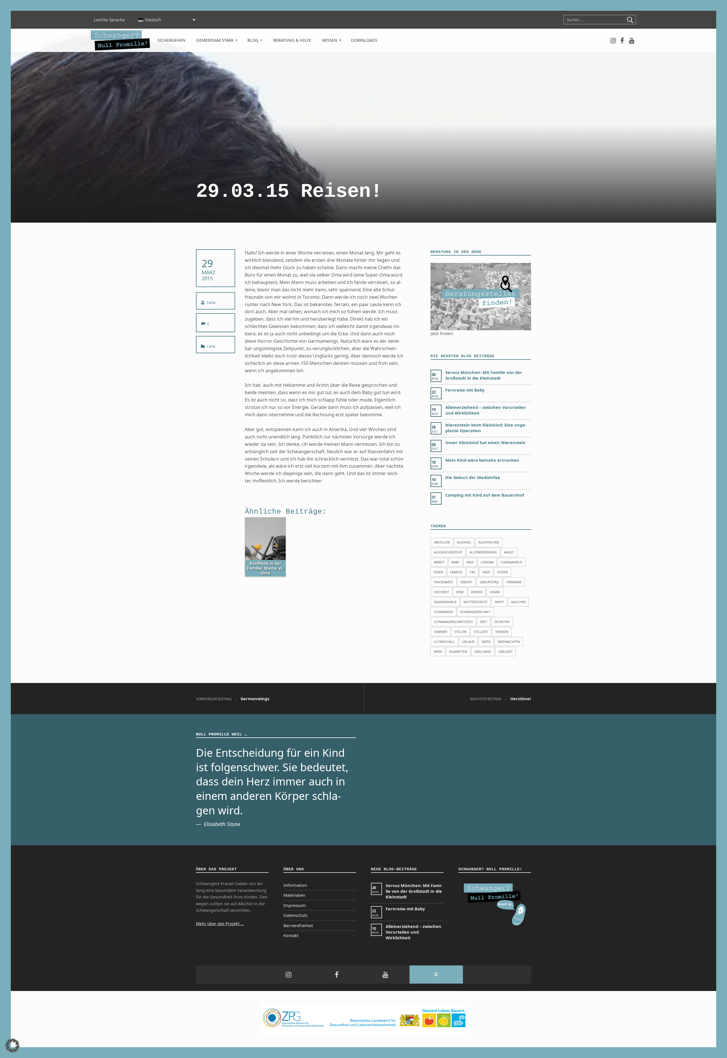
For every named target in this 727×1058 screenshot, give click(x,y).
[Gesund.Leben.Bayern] (443, 1018)
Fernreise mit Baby (464, 390)
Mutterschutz (475, 602)
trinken (501, 632)
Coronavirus (511, 562)
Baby (455, 562)
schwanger (443, 612)
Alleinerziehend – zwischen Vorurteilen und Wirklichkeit (413, 932)
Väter (486, 641)
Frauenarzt (443, 582)
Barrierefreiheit (298, 925)
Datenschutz (295, 915)
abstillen (442, 542)
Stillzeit (481, 632)
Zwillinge (483, 651)
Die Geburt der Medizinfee (472, 477)
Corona (487, 562)
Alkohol (464, 542)
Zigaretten (458, 651)
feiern (502, 572)
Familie (456, 572)
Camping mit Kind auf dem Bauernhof (484, 495)
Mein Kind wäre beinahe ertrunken (482, 460)
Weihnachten (509, 641)
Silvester (501, 622)
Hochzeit (441, 592)
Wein (438, 651)
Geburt (466, 582)
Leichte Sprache (109, 19)
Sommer (440, 632)
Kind (460, 592)
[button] (12, 1045)
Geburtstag (489, 582)
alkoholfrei (489, 542)
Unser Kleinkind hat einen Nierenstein (485, 442)
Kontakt (290, 935)
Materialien (294, 895)
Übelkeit (505, 651)
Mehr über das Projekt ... (220, 923)
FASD (486, 572)
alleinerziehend (483, 552)
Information (295, 885)
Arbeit (439, 562)
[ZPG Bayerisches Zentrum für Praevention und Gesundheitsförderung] (294, 1018)
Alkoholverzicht (448, 552)
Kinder (476, 592)
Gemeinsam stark (215, 40)
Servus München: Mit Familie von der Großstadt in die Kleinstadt (483, 375)
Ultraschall (444, 641)
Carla (211, 302)
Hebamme (514, 582)
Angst (509, 552)
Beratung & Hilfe (292, 40)
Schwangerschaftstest (453, 622)
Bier (470, 562)
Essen (438, 572)
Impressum (294, 905)
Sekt (483, 622)
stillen (460, 632)
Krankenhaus (445, 602)
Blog (252, 40)
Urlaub (468, 641)
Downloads (364, 40)
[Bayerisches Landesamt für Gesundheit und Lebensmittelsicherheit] (374, 1018)
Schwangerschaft (475, 612)
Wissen (329, 40)
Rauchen (518, 602)
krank (495, 592)
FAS (472, 572)
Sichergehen (171, 40)
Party (499, 602)
